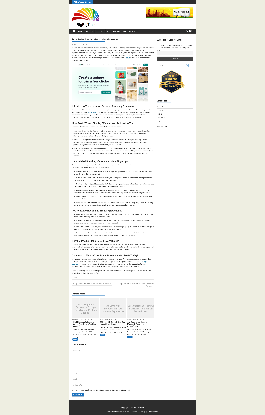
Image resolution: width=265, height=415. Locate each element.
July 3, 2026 (104, 319)
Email (158, 50)
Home (80, 31)
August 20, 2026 (78, 319)
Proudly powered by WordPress (118, 412)
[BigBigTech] (74, 31)
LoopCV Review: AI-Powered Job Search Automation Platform (136, 285)
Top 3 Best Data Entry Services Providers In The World (93, 284)
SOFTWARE (100, 31)
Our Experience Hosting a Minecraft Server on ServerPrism (140, 309)
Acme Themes (153, 412)
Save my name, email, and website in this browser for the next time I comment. (102, 390)
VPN (108, 31)
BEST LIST (89, 31)
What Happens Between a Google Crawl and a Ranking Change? (86, 308)
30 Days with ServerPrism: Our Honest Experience (113, 309)
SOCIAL (76, 277)
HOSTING (116, 31)
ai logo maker (93, 112)
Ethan (86, 44)
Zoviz (128, 58)
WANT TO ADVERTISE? (131, 31)
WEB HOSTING (162, 127)
